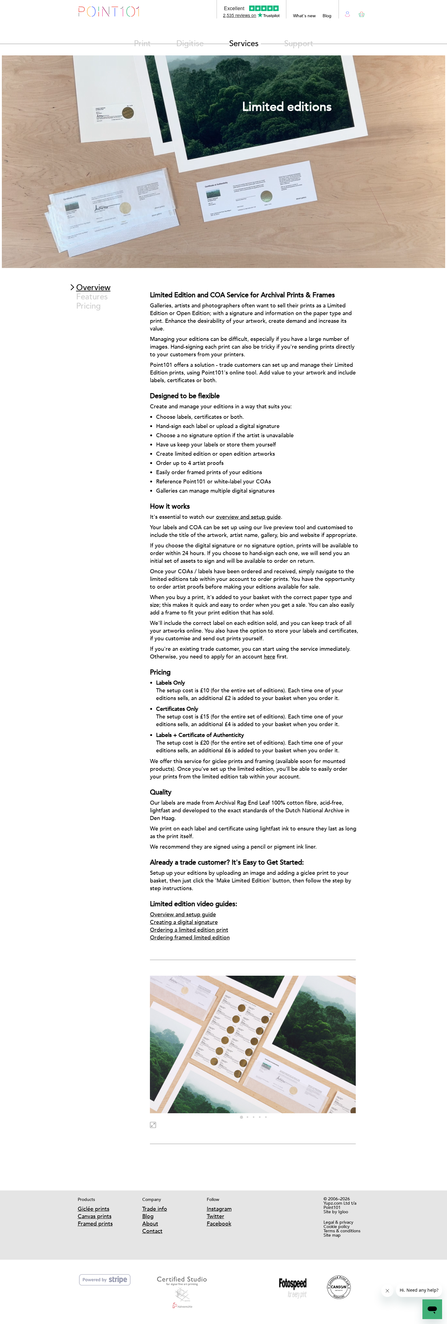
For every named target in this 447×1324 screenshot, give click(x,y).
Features (92, 296)
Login (347, 13)
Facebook (219, 1223)
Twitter (215, 1216)
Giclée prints (93, 1208)
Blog (327, 15)
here (269, 656)
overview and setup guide (248, 516)
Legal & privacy (338, 1222)
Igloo (343, 1211)
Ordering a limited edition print (189, 929)
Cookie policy (336, 1226)
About (150, 1223)
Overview (93, 287)
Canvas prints (95, 1216)
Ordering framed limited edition (190, 937)
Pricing (88, 306)
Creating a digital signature (184, 922)
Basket (360, 13)
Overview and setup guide (183, 914)
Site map (332, 1235)
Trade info (154, 1208)
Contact (152, 1230)
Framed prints (95, 1223)
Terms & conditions (341, 1231)
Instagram (219, 1208)
